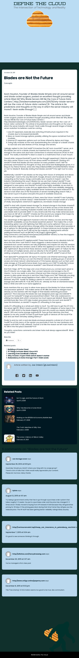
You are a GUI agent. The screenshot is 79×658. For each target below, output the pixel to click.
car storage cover (19, 459)
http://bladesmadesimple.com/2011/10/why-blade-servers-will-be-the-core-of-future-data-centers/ (37, 123)
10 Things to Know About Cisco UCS (23, 351)
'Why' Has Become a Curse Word (29, 408)
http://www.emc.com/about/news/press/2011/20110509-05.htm (31, 234)
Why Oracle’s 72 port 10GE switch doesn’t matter (29, 356)
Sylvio (14, 490)
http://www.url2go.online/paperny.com (28, 581)
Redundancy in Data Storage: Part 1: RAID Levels (28, 358)
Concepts (8, 83)
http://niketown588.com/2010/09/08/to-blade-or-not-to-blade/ (39, 168)
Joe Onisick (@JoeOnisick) (45, 365)
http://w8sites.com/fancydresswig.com (28, 554)
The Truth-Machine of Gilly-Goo (29, 427)
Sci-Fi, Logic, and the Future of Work (30, 398)
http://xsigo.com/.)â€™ (49, 275)
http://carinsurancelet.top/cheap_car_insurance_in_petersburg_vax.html (43, 527)
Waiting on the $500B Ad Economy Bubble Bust (34, 417)
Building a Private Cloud (18, 349)
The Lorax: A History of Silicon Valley (30, 437)
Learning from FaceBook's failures (22, 353)
